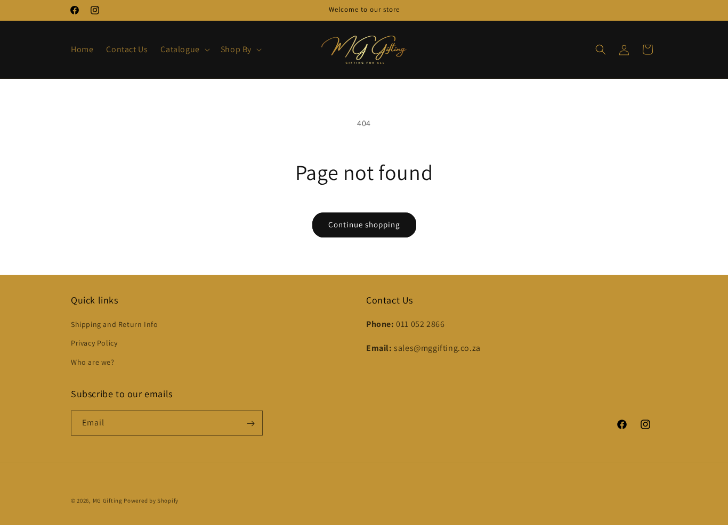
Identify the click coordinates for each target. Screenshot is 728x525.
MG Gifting (108, 500)
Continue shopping (364, 224)
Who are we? (93, 362)
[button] (184, 50)
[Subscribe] (250, 423)
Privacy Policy (94, 343)
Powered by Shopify (151, 500)
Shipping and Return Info (114, 325)
